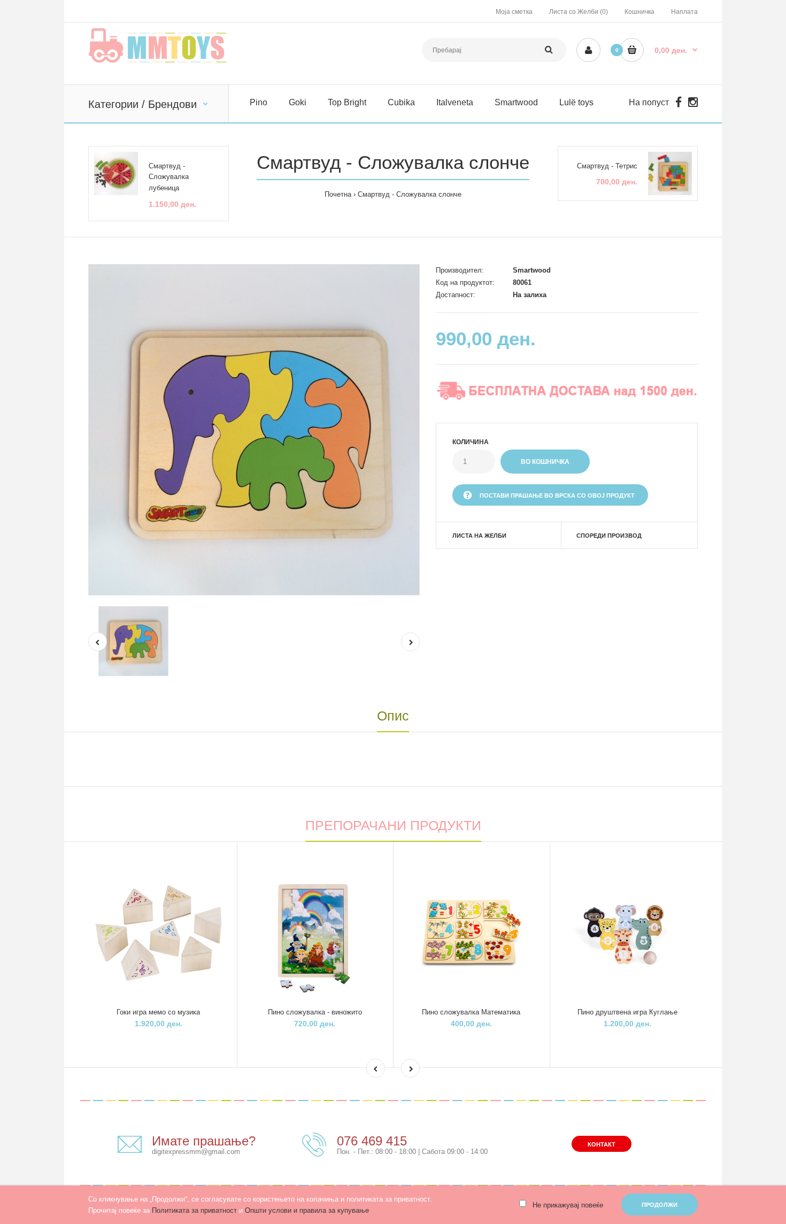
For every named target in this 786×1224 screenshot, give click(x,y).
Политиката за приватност (194, 1210)
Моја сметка (514, 12)
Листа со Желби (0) (578, 12)
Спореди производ (609, 535)
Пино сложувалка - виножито (315, 1012)
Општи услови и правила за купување (307, 1210)
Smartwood (532, 270)
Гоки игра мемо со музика (158, 1012)
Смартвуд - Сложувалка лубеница (169, 177)
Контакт (601, 1144)
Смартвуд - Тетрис (607, 166)
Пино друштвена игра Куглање (627, 1012)
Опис (393, 715)
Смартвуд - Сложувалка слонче (409, 194)
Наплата (684, 12)
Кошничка (639, 12)
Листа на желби (479, 535)
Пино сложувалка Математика (471, 1012)
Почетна (338, 194)
